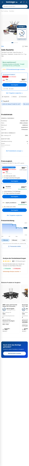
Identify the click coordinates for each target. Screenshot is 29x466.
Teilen (26, 46)
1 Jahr (23, 240)
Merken (15, 96)
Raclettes (11, 11)
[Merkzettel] (24, 2)
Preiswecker (24, 96)
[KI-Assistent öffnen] (21, 2)
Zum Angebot (14, 84)
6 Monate (14, 240)
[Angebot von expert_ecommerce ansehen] (14, 206)
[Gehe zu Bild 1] (12, 43)
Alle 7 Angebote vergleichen (13, 93)
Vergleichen (6, 96)
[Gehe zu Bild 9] (16, 43)
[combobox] (15, 6)
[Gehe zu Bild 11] (17, 43)
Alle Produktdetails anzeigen (14, 151)
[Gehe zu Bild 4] (14, 43)
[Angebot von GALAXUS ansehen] (14, 192)
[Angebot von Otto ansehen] (14, 82)
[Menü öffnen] (2, 2)
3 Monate (5, 240)
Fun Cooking (4, 11)
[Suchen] (26, 6)
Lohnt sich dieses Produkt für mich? (11, 104)
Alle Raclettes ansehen (14, 353)
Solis (2, 46)
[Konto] (26, 2)
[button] (14, 229)
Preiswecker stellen (15, 246)
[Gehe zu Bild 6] (15, 43)
